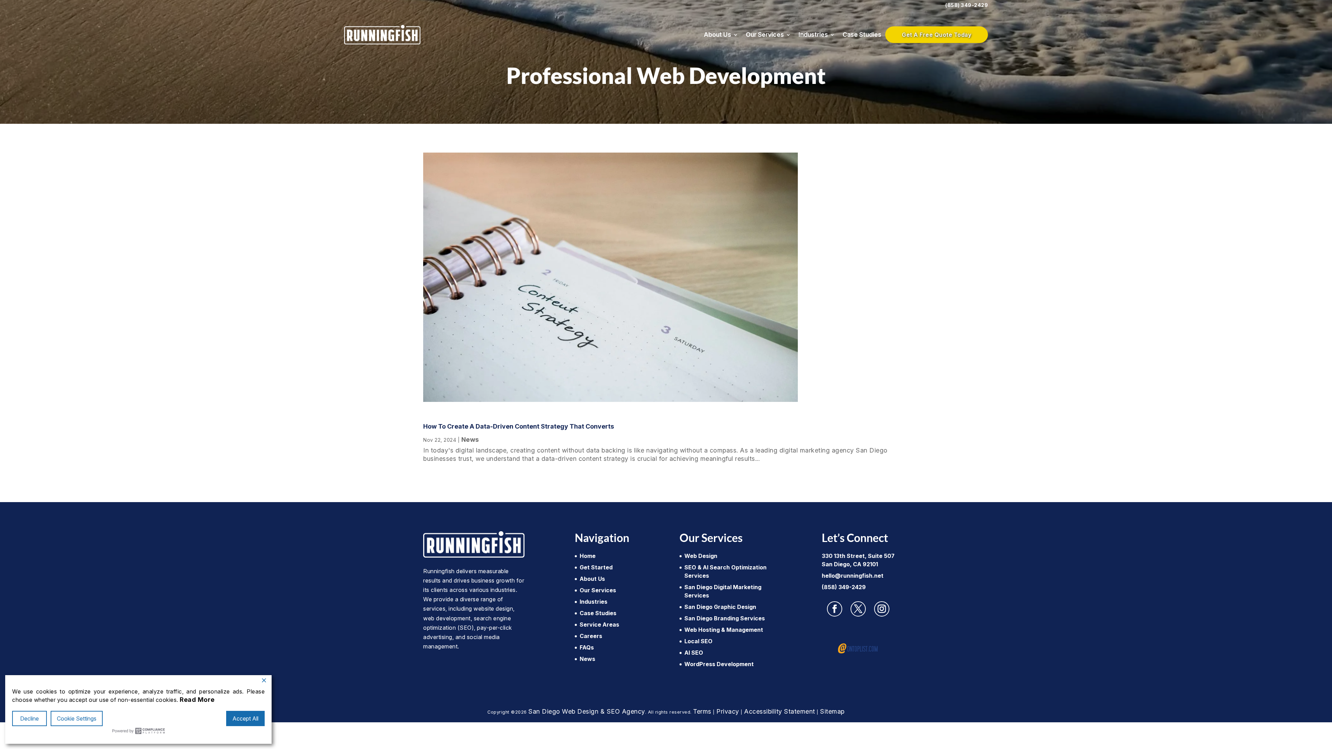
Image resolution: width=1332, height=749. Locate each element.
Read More (197, 699)
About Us (717, 34)
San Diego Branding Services (724, 618)
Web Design (700, 555)
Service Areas (599, 624)
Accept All (245, 718)
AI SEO (693, 652)
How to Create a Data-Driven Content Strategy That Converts (518, 426)
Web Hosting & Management (723, 629)
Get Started (596, 567)
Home (588, 555)
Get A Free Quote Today (936, 34)
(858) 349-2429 (966, 5)
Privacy (727, 711)
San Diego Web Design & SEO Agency (586, 711)
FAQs (587, 647)
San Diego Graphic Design (720, 606)
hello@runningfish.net (852, 575)
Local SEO (698, 641)
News (470, 439)
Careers (591, 635)
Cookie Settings (76, 718)
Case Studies (862, 34)
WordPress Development (719, 664)
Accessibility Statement (779, 711)
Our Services (765, 34)
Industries (813, 34)
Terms (702, 711)
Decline (29, 718)
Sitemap (832, 711)
